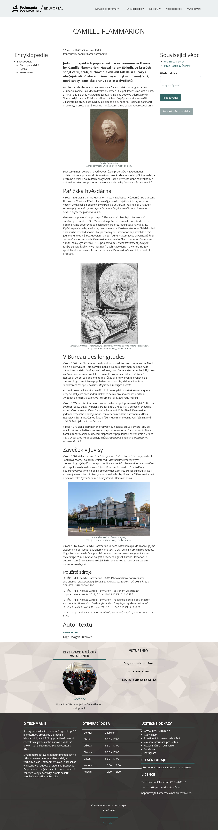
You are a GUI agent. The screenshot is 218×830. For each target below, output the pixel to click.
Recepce (79, 699)
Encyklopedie (135, 8)
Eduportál (53, 8)
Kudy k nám (150, 734)
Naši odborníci (174, 8)
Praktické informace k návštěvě (139, 679)
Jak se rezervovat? (138, 671)
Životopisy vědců (30, 65)
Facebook (149, 749)
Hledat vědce (168, 73)
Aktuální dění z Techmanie (159, 745)
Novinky (154, 8)
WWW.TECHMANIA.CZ (157, 731)
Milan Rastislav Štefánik (177, 65)
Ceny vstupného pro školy (138, 663)
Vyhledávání (194, 8)
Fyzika (23, 68)
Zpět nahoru (109, 823)
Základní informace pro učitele (161, 742)
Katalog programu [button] (106, 8)
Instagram (150, 752)
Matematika (26, 72)
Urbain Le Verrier (174, 61)
